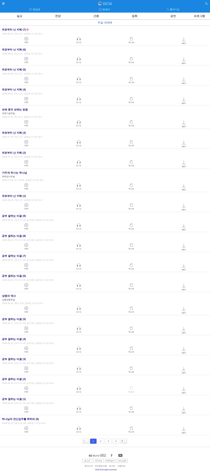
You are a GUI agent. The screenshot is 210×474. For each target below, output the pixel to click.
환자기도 (175, 9)
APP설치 (110, 461)
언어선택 (122, 461)
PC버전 (98, 461)
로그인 (87, 461)
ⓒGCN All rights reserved (106, 470)
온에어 (106, 9)
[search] (206, 4)
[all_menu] (3, 4)
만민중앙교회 (101, 466)
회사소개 (89, 466)
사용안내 (121, 466)
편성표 (36, 9)
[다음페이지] (124, 441)
